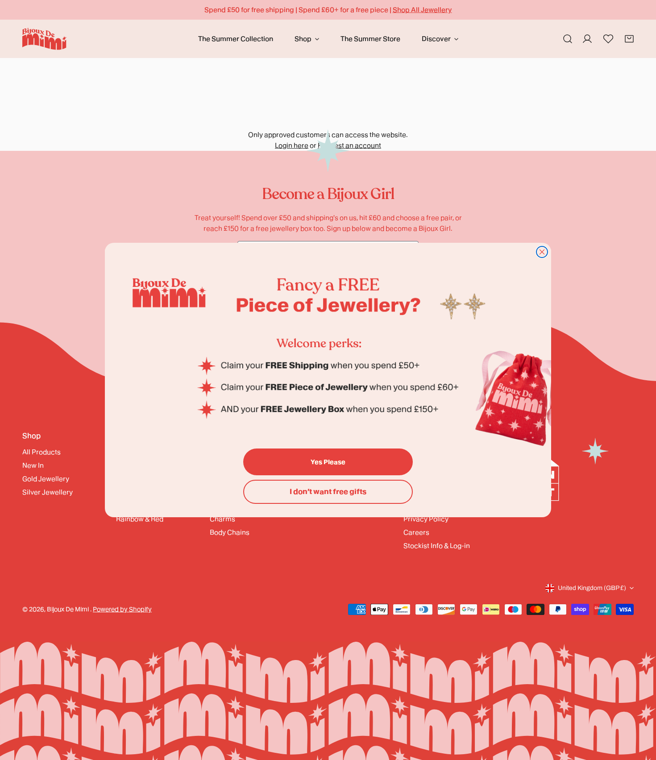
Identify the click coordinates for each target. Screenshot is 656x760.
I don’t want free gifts (328, 491)
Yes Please (328, 461)
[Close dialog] (542, 251)
